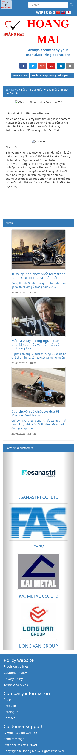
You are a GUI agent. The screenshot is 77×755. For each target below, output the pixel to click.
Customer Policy (15, 673)
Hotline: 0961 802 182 (21, 733)
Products (10, 706)
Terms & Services (16, 685)
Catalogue (11, 712)
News (14, 89)
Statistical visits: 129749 (20, 745)
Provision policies (16, 666)
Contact (9, 718)
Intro (7, 700)
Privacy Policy (13, 679)
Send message (14, 739)
